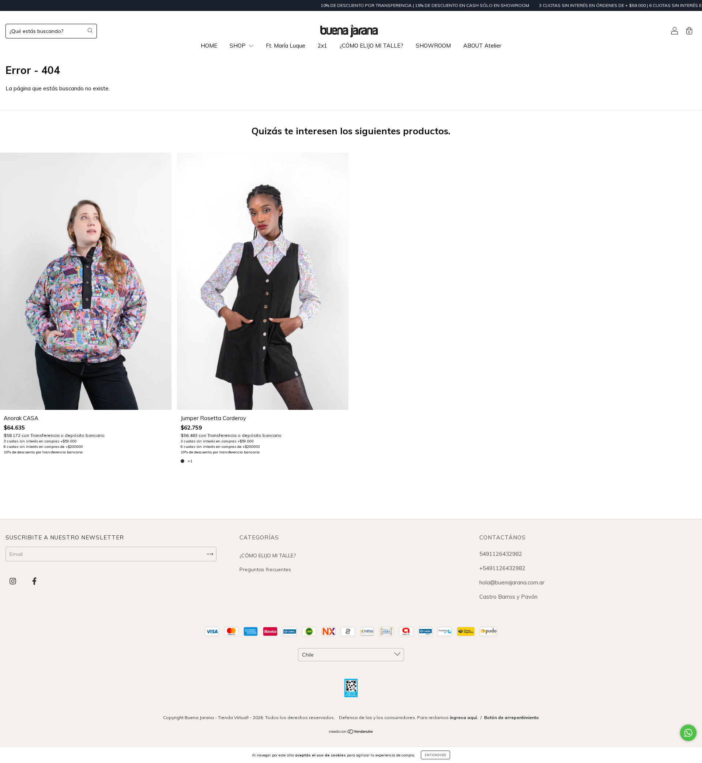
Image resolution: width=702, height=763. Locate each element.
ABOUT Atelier (482, 45)
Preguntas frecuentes (265, 569)
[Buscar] (90, 30)
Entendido (435, 755)
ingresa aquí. (464, 717)
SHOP (238, 45)
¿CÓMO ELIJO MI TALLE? (371, 45)
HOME (209, 45)
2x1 (322, 45)
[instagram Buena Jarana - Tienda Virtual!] (13, 581)
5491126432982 (500, 553)
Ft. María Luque (285, 45)
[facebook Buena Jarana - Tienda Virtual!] (34, 581)
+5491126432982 (502, 568)
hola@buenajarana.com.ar (511, 582)
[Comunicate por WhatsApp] (688, 733)
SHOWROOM (433, 45)
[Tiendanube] (351, 732)
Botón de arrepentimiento (511, 717)
